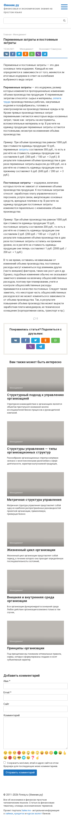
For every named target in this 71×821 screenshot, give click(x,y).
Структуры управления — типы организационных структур (32, 450)
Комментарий (11, 715)
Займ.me (26, 810)
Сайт (6, 704)
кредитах (19, 813)
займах (9, 813)
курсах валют (34, 813)
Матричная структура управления (34, 500)
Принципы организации (25, 648)
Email (7, 692)
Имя (6, 681)
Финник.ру (11, 5)
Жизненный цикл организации (31, 550)
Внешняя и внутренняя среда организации (30, 599)
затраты (24, 149)
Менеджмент (26, 49)
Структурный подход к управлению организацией (35, 396)
